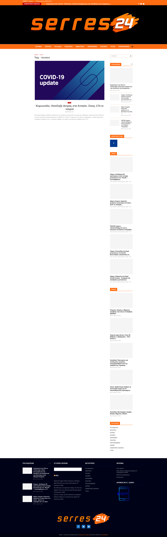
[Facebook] (78, 526)
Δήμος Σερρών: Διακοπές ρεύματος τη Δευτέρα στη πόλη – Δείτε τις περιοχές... (121, 202)
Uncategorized (114, 427)
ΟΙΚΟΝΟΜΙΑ (92, 46)
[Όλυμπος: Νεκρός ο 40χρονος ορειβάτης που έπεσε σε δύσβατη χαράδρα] (121, 300)
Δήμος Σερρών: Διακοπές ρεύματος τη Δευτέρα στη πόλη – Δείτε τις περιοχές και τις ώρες (41, 499)
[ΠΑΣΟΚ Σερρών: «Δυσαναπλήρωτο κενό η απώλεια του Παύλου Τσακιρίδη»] (114, 123)
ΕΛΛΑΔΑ (57, 46)
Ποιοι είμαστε (120, 468)
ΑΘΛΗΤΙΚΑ (80, 46)
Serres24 (115, 181)
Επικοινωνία (124, 46)
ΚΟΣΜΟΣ (103, 46)
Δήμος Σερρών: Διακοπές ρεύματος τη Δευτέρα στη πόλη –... (126, 110)
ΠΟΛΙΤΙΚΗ (69, 46)
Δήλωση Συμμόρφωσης (123, 474)
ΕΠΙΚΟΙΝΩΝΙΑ (104, 534)
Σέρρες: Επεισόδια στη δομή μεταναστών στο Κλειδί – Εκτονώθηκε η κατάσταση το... (120, 252)
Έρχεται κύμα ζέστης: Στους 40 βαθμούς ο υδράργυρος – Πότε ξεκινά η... (120, 336)
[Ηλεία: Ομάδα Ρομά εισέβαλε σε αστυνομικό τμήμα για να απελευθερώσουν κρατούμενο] (121, 377)
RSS (56, 475)
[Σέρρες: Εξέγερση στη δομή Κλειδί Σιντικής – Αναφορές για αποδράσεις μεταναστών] (121, 266)
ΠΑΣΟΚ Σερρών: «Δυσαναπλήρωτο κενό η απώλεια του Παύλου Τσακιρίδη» (126, 123)
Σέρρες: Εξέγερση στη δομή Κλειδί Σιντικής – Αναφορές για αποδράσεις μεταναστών (120, 278)
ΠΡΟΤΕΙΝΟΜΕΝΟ (115, 442)
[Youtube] (83, 526)
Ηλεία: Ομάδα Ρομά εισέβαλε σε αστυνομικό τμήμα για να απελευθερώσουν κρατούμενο (120, 388)
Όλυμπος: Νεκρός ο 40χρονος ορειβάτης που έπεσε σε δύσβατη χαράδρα (121, 311)
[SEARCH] (131, 56)
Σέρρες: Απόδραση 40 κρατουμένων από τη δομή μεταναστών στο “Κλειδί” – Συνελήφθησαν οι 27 (41, 486)
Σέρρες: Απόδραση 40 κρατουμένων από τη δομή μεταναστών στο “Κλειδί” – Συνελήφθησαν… (81, 4)
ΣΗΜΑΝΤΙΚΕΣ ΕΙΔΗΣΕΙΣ (117, 448)
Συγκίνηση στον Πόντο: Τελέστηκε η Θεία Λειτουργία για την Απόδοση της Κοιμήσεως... (121, 86)
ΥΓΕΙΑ (112, 46)
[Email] (88, 526)
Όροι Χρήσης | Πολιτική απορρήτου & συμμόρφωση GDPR (127, 471)
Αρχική (38, 46)
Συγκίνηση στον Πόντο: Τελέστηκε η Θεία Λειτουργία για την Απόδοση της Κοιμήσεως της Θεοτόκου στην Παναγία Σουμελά (41, 473)
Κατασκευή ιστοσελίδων (84, 534)
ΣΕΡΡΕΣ (48, 46)
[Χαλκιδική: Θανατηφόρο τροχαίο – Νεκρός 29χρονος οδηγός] (121, 402)
